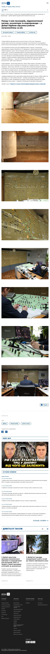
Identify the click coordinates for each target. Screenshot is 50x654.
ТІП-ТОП (15, 628)
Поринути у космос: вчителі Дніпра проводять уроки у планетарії (27, 84)
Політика (3, 610)
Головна (3, 14)
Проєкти (16, 598)
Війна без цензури (18, 634)
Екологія (3, 612)
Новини (3, 598)
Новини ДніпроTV (5, 606)
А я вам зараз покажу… (17, 607)
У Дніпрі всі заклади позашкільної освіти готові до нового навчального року (37, 559)
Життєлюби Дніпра (18, 609)
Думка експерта (5, 618)
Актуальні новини (8, 32)
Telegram (45, 404)
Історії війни (17, 619)
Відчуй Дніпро (17, 632)
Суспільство (32, 32)
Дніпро (5, 423)
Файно (15, 623)
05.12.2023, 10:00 (6, 36)
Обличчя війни (17, 611)
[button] (47, 529)
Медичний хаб (17, 617)
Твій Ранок (16, 613)
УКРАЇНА (3, 608)
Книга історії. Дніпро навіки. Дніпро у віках (19, 625)
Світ (2, 616)
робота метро (26, 423)
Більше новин (39, 521)
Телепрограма (30, 598)
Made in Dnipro (17, 630)
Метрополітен (14, 423)
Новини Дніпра (9, 14)
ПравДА (15, 621)
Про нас (40, 598)
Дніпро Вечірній (17, 615)
